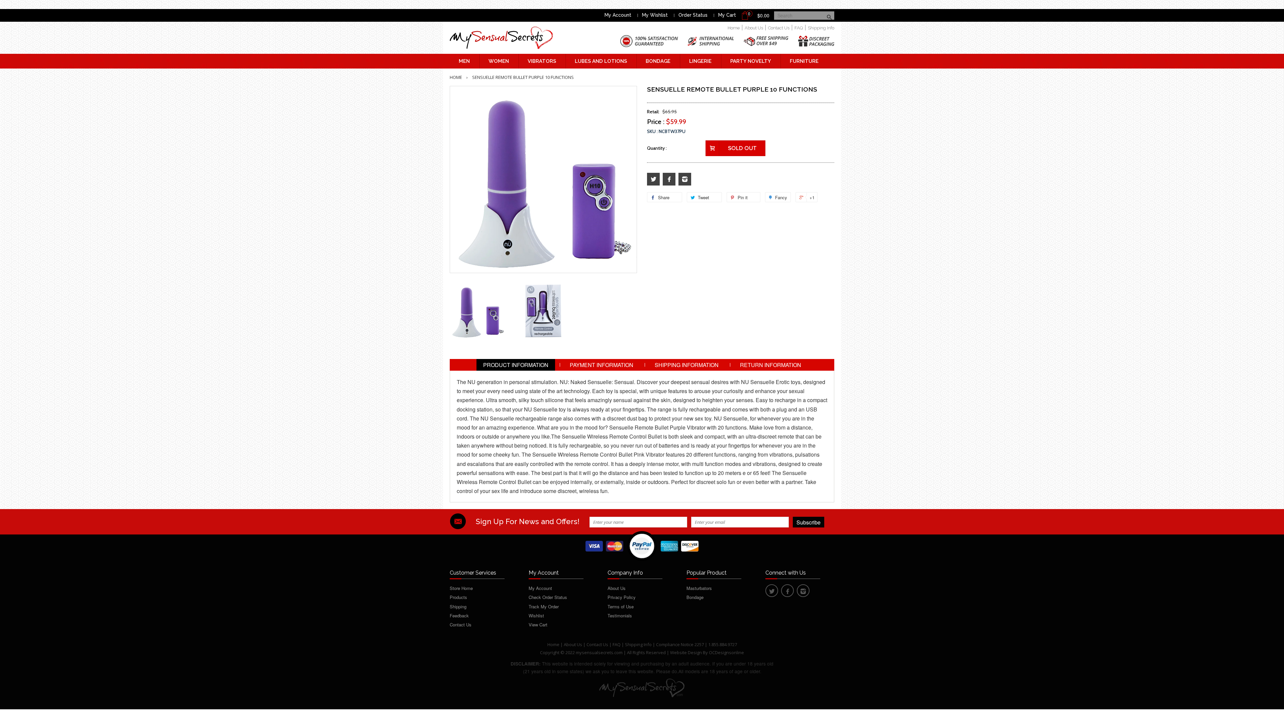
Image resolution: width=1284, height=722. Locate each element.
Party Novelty (750, 61)
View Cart (538, 624)
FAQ (798, 27)
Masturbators (699, 588)
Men (464, 61)
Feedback (459, 615)
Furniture (804, 61)
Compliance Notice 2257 (680, 644)
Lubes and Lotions (601, 61)
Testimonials (620, 615)
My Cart (727, 15)
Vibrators (542, 61)
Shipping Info (821, 27)
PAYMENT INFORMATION (601, 365)
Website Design (686, 652)
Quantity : (657, 148)
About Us (754, 27)
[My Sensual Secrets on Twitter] (653, 179)
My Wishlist (655, 15)
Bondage (658, 61)
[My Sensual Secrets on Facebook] (669, 179)
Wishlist (536, 615)
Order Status (693, 15)
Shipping (458, 606)
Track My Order (544, 606)
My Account (618, 15)
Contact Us (778, 27)
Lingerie (700, 61)
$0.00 (763, 15)
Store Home (461, 588)
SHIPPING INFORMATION (687, 365)
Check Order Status (548, 597)
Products (458, 597)
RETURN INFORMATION (770, 365)
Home (734, 27)
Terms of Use (621, 606)
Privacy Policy (622, 597)
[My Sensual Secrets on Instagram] (684, 179)
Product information (515, 365)
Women (499, 61)
